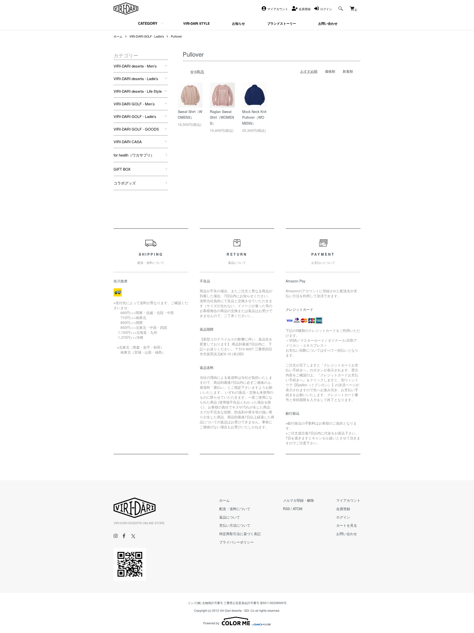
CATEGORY (147, 23)
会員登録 (343, 508)
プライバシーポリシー (236, 542)
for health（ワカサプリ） (134, 155)
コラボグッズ (125, 182)
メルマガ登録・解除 (298, 500)
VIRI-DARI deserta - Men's (135, 65)
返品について (229, 517)
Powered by (211, 623)
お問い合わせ (346, 533)
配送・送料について (234, 508)
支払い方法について (234, 525)
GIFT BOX (122, 169)
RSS (286, 508)
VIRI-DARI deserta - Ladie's (136, 78)
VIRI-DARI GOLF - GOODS (136, 129)
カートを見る (346, 525)
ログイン (343, 517)
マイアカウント (348, 500)
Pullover (176, 36)
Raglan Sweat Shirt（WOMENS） (222, 117)
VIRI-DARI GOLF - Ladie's (146, 36)
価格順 (330, 71)
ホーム (118, 36)
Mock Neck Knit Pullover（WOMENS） (254, 117)
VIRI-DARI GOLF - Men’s (134, 103)
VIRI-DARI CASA (128, 141)
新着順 (348, 71)
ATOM (297, 508)
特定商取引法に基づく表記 (240, 533)
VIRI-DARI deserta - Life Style (138, 91)
